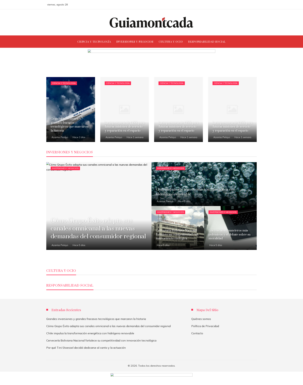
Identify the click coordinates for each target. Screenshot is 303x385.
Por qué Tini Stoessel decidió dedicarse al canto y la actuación (86, 347)
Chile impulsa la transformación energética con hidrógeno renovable (90, 333)
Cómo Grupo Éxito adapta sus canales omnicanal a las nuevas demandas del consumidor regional (108, 326)
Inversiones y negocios (65, 168)
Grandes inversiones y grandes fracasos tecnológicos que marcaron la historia (96, 319)
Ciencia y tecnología (64, 83)
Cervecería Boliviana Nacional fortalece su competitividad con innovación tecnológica (101, 340)
